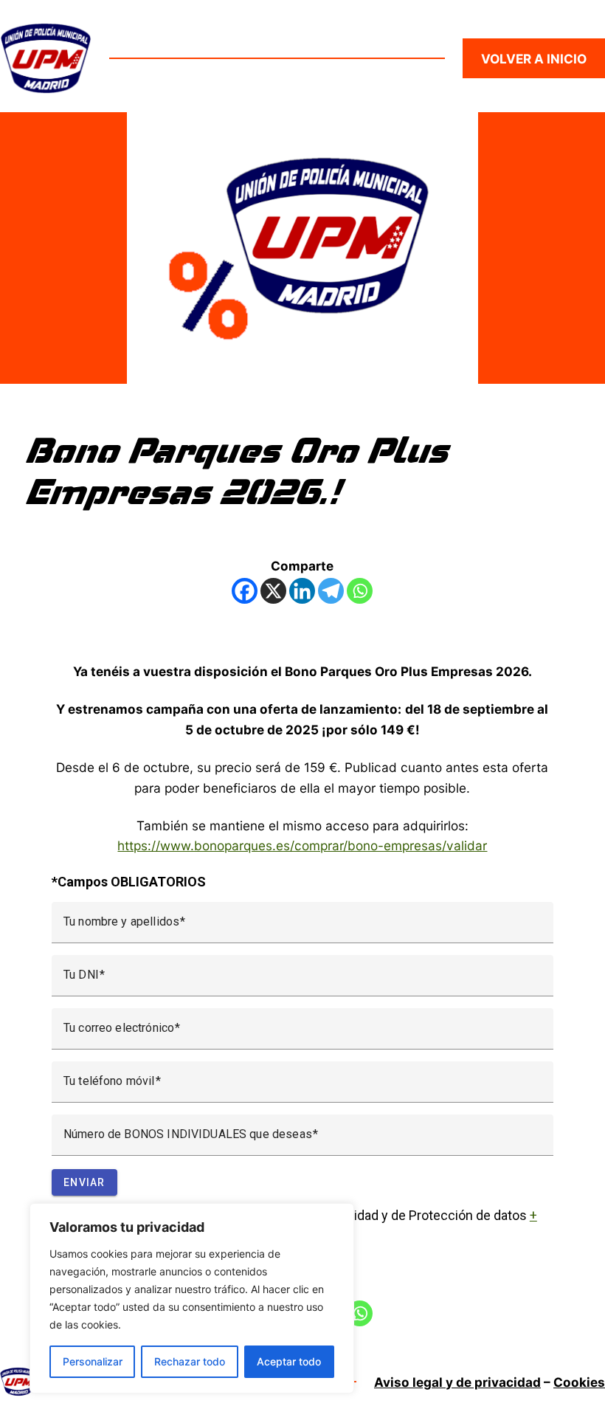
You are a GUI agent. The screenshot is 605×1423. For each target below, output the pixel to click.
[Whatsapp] (360, 591)
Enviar (84, 1182)
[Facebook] (244, 591)
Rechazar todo (189, 1361)
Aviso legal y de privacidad (457, 1382)
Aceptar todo (289, 1361)
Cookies (579, 1382)
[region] (192, 1298)
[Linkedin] (302, 591)
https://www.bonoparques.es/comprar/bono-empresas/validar (302, 845)
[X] (273, 591)
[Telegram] (331, 591)
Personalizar (92, 1361)
